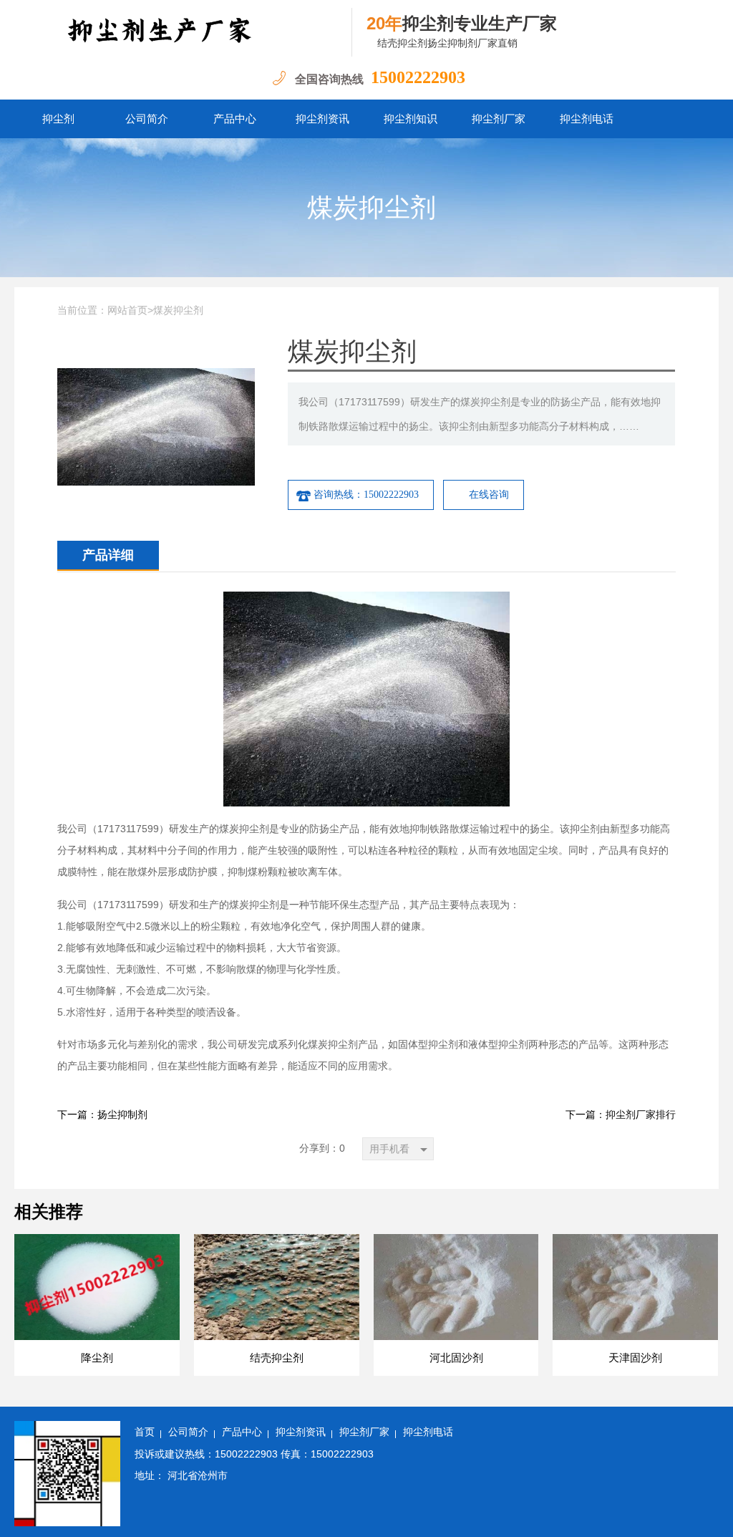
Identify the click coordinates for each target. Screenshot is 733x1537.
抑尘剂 (58, 119)
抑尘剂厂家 (498, 119)
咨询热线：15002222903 (366, 494)
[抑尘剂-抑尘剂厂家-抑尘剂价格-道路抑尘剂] (183, 32)
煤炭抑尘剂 (371, 207)
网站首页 (127, 310)
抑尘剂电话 (586, 119)
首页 (145, 1432)
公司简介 (146, 119)
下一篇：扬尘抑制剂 (102, 1114)
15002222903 (418, 77)
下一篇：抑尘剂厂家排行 (620, 1114)
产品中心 (234, 119)
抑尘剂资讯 (322, 119)
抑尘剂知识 (410, 119)
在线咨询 (489, 494)
